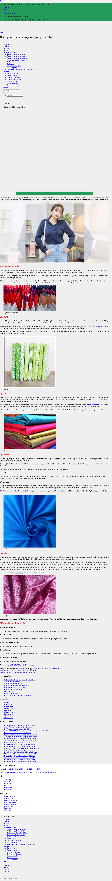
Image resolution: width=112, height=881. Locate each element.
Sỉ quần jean (7, 808)
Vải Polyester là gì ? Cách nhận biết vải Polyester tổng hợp (18, 672)
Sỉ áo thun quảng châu (11, 800)
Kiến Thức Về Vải (3, 32)
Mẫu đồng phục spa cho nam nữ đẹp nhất (16, 729)
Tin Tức (6, 50)
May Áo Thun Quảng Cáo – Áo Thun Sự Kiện (17, 695)
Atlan (32, 665)
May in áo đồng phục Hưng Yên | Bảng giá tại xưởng (20, 725)
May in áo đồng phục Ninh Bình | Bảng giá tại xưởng (20, 762)
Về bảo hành (7, 782)
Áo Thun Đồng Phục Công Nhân (17, 833)
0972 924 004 (19, 769)
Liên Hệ (6, 9)
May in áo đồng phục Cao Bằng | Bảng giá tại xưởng (20, 739)
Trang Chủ (7, 45)
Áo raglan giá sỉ (8, 706)
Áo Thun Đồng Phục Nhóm (12, 682)
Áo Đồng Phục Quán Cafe (11, 693)
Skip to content (4, 1)
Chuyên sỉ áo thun (9, 797)
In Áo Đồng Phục (12, 68)
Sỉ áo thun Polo (8, 718)
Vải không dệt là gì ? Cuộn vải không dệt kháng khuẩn (20, 737)
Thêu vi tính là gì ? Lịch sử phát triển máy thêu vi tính (20, 754)
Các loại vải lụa (38, 669)
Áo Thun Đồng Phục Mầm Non (13, 684)
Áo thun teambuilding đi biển (16, 60)
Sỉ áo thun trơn (8, 716)
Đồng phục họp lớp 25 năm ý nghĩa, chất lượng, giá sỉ (20, 740)
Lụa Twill (52, 669)
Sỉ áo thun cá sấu (9, 704)
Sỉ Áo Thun (7, 72)
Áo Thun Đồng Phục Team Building (14, 687)
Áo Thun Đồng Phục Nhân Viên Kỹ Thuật (16, 686)
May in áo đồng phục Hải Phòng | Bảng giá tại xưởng (20, 756)
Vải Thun (6, 48)
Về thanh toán (8, 787)
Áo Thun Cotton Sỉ (12, 75)
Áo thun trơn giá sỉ (12, 73)
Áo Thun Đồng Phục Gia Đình (13, 689)
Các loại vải (19, 573)
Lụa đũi (46, 669)
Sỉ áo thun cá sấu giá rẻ (14, 79)
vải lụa (57, 669)
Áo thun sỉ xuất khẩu (10, 802)
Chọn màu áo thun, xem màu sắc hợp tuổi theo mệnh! (20, 735)
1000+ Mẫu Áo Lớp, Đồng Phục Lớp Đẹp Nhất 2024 (19, 680)
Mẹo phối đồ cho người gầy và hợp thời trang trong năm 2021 (19, 671)
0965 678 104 (39, 769)
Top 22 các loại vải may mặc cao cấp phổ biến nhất (19, 758)
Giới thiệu (6, 8)
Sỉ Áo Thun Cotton (9, 708)
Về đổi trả (6, 785)
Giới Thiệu (7, 871)
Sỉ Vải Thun (7, 710)
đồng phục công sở (94, 326)
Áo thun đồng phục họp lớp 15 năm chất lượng (18, 727)
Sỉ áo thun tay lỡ (12, 81)
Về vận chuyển (8, 783)
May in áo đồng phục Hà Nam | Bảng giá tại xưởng (19, 760)
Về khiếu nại (7, 789)
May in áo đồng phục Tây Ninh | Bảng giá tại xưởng (19, 744)
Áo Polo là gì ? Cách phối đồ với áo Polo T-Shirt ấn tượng (21, 748)
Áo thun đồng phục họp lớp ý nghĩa (14, 750)
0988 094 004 (29, 769)
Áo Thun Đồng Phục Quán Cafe (16, 829)
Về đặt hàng (7, 780)
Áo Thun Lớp (11, 64)
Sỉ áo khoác (7, 810)
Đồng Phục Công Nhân (14, 66)
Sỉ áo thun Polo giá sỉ (13, 77)
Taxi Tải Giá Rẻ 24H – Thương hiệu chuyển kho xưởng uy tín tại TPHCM (26, 731)
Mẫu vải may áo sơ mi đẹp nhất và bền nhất (17, 733)
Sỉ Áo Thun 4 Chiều (13, 85)
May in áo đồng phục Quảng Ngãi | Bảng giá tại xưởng (20, 752)
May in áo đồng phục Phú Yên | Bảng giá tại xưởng (19, 746)
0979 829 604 (9, 769)
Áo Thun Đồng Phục (10, 52)
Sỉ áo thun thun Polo (10, 804)
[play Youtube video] (54, 232)
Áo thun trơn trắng (12, 83)
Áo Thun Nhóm (11, 62)
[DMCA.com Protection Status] (6, 814)
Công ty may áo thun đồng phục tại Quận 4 (17, 742)
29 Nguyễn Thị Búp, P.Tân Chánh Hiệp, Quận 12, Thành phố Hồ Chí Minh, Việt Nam (30, 772)
